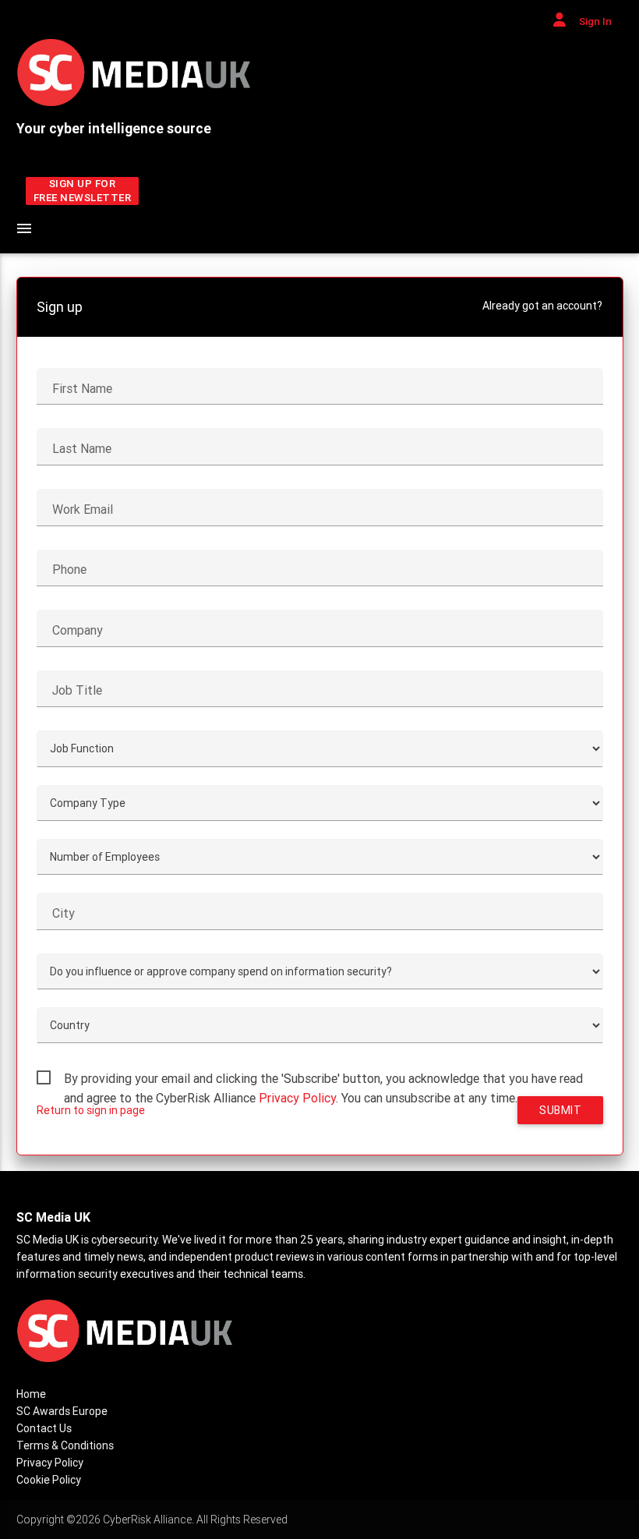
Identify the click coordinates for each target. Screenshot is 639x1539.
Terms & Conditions (65, 1445)
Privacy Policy (297, 1098)
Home (31, 1394)
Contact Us (44, 1428)
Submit (560, 1110)
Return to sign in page (91, 1110)
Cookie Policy (48, 1480)
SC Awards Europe (62, 1411)
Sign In (594, 21)
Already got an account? (542, 306)
